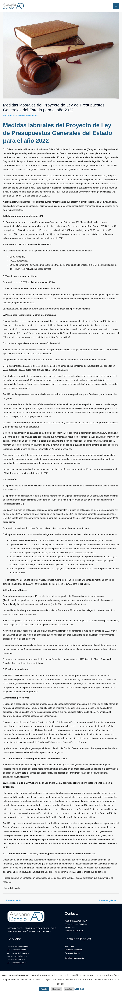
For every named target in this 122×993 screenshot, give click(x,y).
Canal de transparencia (74, 958)
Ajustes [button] (68, 989)
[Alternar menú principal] (116, 6)
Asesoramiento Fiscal (16, 959)
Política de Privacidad (73, 950)
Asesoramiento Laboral (16, 950)
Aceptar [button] (44, 989)
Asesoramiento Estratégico (18, 946)
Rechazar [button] (56, 989)
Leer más (79, 989)
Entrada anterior (12, 900)
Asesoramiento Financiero (18, 953)
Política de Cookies (72, 953)
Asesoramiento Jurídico (16, 963)
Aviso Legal (69, 946)
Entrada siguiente (109, 900)
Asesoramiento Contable (17, 956)
